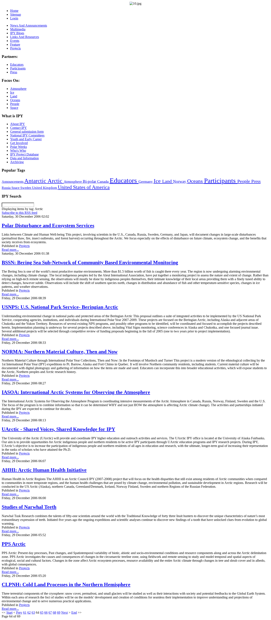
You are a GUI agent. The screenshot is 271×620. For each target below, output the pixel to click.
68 (54, 612)
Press (256, 181)
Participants (220, 180)
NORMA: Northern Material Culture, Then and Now (60, 351)
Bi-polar (90, 181)
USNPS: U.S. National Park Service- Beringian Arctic (60, 307)
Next (64, 612)
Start (9, 612)
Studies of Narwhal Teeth (29, 507)
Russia (6, 188)
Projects (24, 246)
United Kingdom (45, 188)
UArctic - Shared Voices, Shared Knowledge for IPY (58, 429)
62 (29, 612)
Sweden (26, 188)
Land (167, 181)
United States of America (84, 187)
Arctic (56, 181)
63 (33, 612)
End (74, 612)
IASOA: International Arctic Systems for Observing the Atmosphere (76, 392)
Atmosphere (73, 181)
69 (58, 612)
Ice (158, 181)
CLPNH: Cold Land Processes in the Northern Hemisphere (66, 584)
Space (15, 188)
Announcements (13, 181)
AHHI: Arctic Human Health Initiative (44, 470)
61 (24, 612)
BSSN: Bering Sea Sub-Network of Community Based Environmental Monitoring (90, 262)
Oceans (195, 181)
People (244, 181)
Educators (124, 180)
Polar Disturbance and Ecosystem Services (48, 225)
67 (50, 612)
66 (46, 612)
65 (41, 612)
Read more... (10, 249)
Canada (103, 181)
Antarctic (36, 181)
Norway (180, 181)
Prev (19, 612)
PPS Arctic (14, 544)
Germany (146, 181)
